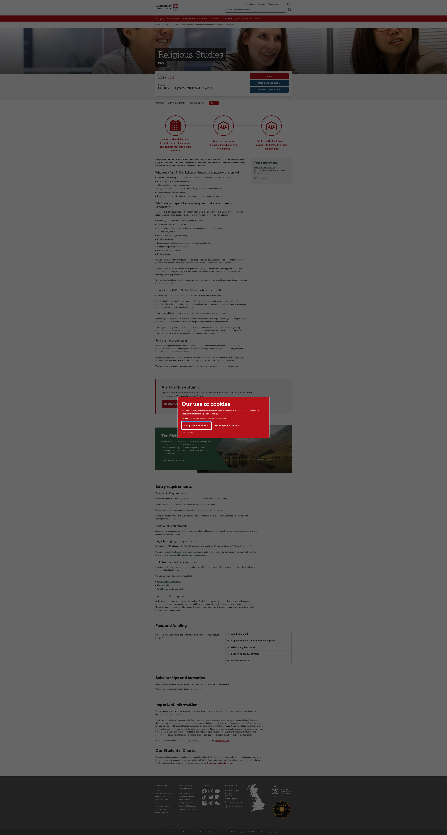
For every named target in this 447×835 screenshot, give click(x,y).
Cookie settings (188, 433)
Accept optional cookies (196, 425)
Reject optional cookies (227, 425)
